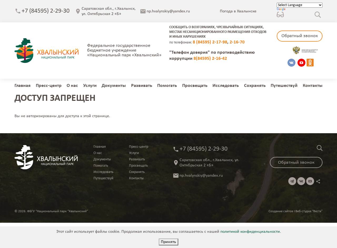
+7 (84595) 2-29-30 (46, 11)
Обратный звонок (299, 35)
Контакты (313, 85)
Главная (22, 85)
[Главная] (46, 50)
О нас (72, 85)
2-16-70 (237, 42)
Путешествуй (284, 85)
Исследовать (225, 85)
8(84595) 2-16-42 (210, 58)
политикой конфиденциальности (250, 232)
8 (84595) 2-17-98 (210, 42)
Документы (114, 85)
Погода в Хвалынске (238, 11)
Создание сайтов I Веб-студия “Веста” (296, 211)
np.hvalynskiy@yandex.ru (168, 11)
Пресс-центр (49, 85)
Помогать (167, 85)
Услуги (90, 85)
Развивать (141, 85)
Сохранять (255, 85)
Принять (168, 242)
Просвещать (194, 85)
